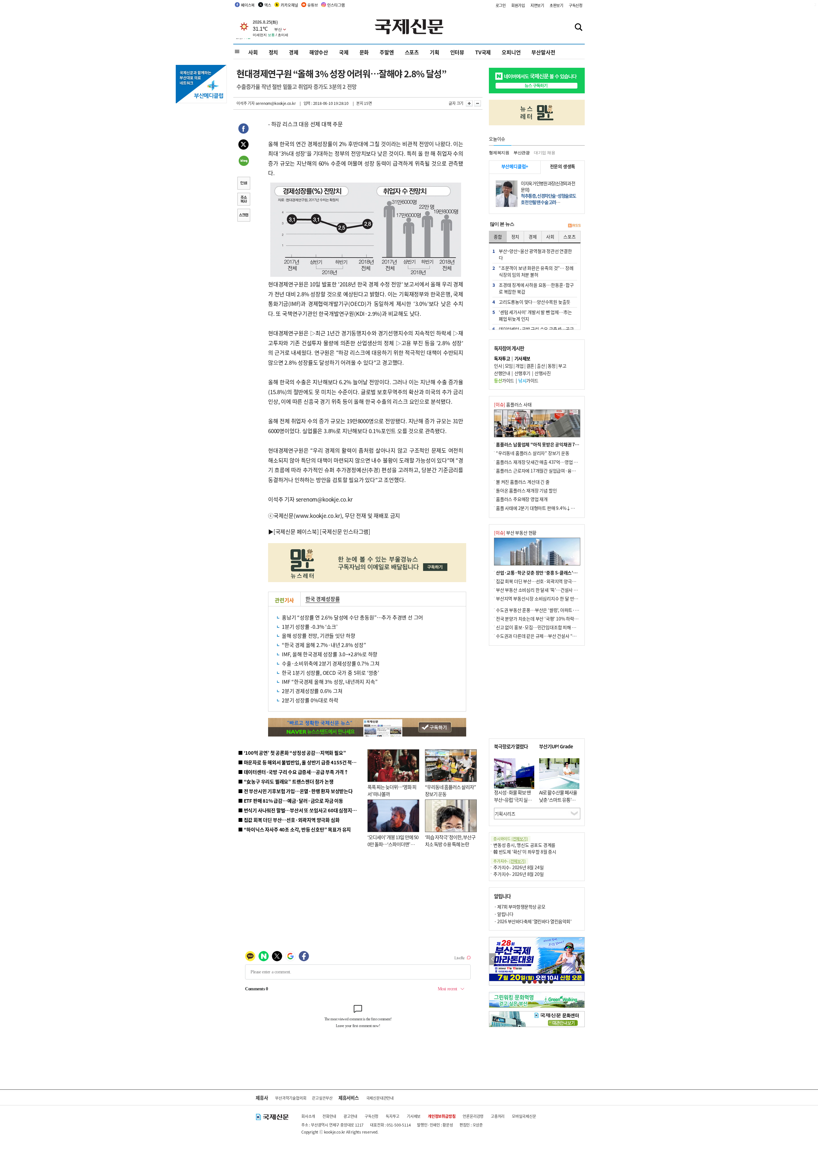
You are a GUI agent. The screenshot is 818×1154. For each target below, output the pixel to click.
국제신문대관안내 (380, 1098)
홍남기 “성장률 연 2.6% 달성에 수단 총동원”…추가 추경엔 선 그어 (352, 617)
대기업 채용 (544, 152)
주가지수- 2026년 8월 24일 (518, 867)
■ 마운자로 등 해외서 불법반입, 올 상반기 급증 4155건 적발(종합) (303, 762)
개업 (519, 366)
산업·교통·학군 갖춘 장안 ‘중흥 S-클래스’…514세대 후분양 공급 (555, 572)
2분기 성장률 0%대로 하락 (310, 700)
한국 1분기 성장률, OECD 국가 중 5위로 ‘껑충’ (330, 672)
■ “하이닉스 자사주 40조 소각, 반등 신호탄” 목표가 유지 (294, 829)
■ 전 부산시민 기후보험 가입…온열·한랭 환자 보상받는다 (295, 791)
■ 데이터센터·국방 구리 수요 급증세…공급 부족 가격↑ (293, 771)
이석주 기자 (245, 103)
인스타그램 (335, 5)
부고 (562, 366)
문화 (364, 52)
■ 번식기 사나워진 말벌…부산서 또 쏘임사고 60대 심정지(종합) (301, 810)
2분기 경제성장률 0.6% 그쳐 (312, 691)
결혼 (530, 366)
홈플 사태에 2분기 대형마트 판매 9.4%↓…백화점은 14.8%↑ (553, 508)
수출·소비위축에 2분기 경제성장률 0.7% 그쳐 (331, 663)
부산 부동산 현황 (515, 532)
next (581, 959)
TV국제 (483, 52)
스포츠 (412, 52)
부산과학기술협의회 (290, 1098)
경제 (293, 52)
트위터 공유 (243, 145)
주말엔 (387, 52)
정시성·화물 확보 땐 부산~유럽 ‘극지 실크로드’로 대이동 (513, 799)
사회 (253, 52)
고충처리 (498, 1116)
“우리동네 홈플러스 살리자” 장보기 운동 (532, 453)
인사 (498, 366)
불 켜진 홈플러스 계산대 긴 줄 (523, 482)
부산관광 (521, 152)
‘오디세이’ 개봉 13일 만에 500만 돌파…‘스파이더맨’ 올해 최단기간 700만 (392, 844)
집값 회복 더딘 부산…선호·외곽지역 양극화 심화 (540, 581)
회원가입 (518, 5)
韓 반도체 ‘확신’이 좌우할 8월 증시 (524, 851)
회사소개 (308, 1116)
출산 (541, 366)
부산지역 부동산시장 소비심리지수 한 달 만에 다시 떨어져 (548, 598)
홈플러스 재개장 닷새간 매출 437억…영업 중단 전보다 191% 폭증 (556, 462)
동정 (552, 366)
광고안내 (350, 1116)
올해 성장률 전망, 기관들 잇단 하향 (318, 635)
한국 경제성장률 (322, 599)
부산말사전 (543, 52)
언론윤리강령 (473, 1116)
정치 (273, 52)
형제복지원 (499, 152)
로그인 (501, 5)
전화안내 (329, 1116)
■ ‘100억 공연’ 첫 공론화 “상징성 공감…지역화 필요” (292, 752)
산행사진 (543, 373)
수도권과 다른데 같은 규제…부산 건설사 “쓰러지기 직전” (548, 636)
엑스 (267, 5)
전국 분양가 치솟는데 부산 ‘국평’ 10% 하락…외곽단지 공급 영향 (554, 618)
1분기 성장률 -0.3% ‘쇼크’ (309, 626)
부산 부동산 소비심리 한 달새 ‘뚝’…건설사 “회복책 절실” (547, 590)
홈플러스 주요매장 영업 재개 (522, 499)
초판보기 (556, 5)
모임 (509, 366)
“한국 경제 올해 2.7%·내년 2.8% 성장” (324, 645)
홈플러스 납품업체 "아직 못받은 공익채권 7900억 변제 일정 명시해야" (560, 444)
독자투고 (392, 1116)
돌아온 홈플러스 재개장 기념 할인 (526, 490)
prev (492, 959)
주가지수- (509, 861)
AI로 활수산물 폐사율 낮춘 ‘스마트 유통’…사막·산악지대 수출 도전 (558, 803)
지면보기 (537, 5)
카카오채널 (289, 5)
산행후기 (522, 373)
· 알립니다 (503, 914)
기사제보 (414, 1116)
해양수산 (318, 52)
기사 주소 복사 (243, 200)
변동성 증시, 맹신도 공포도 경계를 (524, 845)
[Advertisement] (537, 692)
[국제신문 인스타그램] (345, 531)
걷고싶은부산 (322, 1098)
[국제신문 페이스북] (296, 531)
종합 (498, 236)
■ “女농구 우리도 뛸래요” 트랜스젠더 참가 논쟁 (286, 781)
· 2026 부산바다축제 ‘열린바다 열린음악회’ (532, 921)
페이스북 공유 (243, 129)
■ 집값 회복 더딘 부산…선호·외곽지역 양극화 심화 (288, 819)
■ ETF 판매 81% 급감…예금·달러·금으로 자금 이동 (290, 800)
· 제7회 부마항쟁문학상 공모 (519, 906)
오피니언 (511, 52)
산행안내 (502, 373)
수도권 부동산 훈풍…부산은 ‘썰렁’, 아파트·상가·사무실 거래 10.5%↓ (560, 610)
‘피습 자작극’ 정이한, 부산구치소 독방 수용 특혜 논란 (450, 841)
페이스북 (248, 5)
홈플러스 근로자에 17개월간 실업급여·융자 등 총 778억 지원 (551, 470)
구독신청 (576, 5)
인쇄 (243, 184)
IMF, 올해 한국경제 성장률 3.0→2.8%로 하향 (329, 654)
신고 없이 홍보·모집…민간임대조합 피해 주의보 (540, 627)
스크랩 (243, 216)
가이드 (504, 380)
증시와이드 (510, 838)
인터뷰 (457, 52)
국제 (344, 52)
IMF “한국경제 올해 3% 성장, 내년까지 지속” (329, 681)
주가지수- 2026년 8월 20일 (518, 874)
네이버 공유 (243, 161)
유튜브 (312, 5)
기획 (434, 52)
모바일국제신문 (524, 1116)
